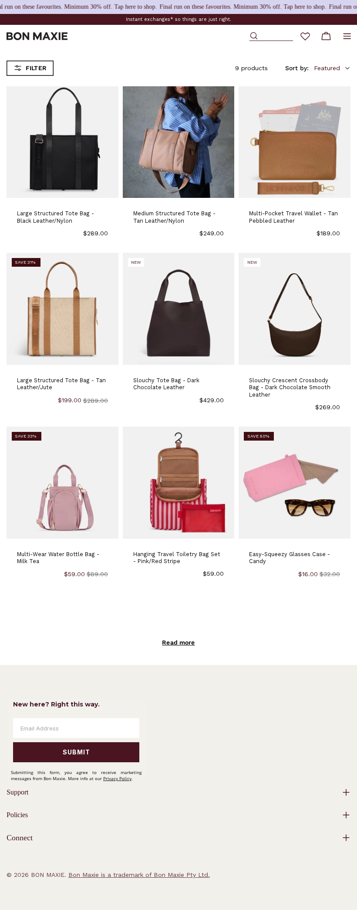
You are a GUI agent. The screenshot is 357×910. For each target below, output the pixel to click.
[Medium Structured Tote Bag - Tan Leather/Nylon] (179, 142)
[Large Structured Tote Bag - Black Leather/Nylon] (62, 142)
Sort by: (297, 68)
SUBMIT (76, 752)
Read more (178, 642)
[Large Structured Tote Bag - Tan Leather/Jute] (62, 309)
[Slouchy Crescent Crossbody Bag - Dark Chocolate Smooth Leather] (294, 309)
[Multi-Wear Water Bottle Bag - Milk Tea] (62, 483)
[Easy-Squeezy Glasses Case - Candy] (294, 483)
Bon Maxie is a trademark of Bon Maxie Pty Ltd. (139, 874)
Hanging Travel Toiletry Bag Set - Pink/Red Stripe (176, 557)
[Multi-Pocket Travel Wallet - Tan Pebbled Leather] (294, 142)
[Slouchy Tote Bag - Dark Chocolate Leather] (179, 309)
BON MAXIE (47, 874)
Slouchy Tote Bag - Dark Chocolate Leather (166, 383)
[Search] (271, 36)
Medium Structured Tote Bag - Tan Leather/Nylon (174, 217)
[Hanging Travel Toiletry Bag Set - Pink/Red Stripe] (179, 483)
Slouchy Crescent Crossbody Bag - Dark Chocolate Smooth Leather (289, 387)
